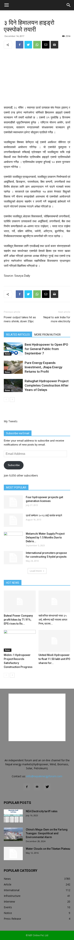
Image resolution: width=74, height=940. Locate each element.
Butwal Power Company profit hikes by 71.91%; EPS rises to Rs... (18, 619)
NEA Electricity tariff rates (41, 811)
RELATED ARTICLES (18, 334)
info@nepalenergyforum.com (44, 776)
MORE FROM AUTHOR (47, 334)
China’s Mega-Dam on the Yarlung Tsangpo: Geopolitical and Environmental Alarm (47, 833)
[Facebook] (27, 787)
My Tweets (10, 421)
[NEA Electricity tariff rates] (13, 816)
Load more (36, 570)
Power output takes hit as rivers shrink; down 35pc (20, 319)
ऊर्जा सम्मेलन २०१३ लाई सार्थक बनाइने (44, 515)
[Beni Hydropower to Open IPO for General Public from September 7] (13, 349)
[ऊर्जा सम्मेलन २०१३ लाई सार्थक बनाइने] (13, 520)
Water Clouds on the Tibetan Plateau (48, 848)
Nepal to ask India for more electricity (56, 319)
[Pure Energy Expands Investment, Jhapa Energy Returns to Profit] (13, 367)
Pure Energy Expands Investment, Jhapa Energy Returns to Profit (43, 367)
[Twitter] (47, 787)
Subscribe (14, 465)
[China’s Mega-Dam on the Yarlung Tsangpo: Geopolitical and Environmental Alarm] (13, 834)
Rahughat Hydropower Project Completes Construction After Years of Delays (46, 385)
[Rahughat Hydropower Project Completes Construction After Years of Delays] (13, 385)
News (7, 353)
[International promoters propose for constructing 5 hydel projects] (13, 557)
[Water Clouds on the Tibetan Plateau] (13, 853)
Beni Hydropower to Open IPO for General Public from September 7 (46, 349)
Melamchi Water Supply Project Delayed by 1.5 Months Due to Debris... (45, 537)
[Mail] (37, 787)
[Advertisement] (37, 77)
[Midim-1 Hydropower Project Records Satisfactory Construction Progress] (20, 641)
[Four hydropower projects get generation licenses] (13, 502)
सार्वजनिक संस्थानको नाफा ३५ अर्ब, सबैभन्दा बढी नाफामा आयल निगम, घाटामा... (53, 619)
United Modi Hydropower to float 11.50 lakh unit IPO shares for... (54, 659)
